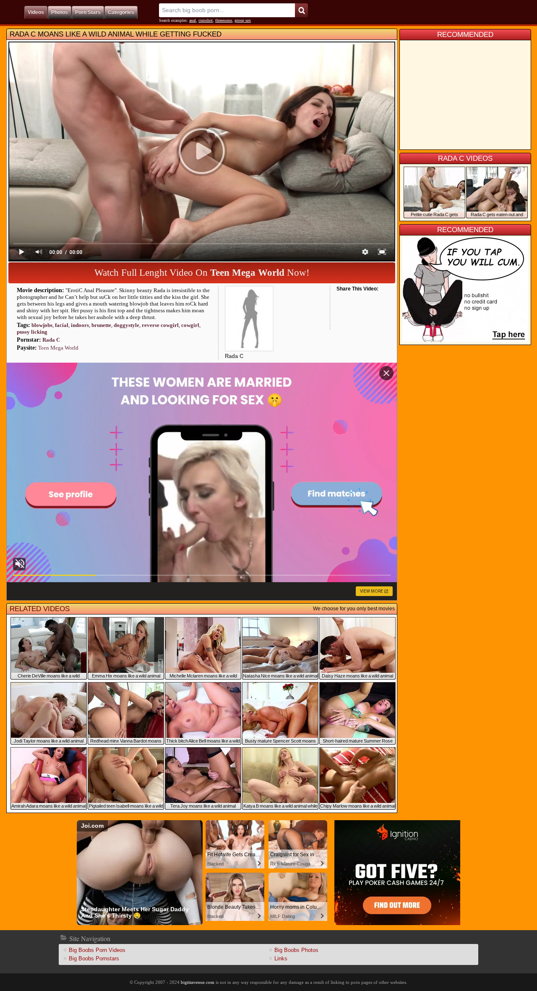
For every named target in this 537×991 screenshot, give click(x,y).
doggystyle (126, 325)
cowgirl (190, 325)
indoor (80, 325)
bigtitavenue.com (197, 982)
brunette (101, 325)
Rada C (51, 340)
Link (280, 958)
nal (192, 20)
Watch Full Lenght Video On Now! (202, 272)
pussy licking (32, 332)
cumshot (205, 20)
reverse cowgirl (160, 325)
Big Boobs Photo (296, 950)
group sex (243, 20)
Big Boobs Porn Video (97, 950)
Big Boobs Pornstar (94, 958)
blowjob (41, 325)
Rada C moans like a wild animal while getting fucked (116, 34)
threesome (223, 20)
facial (61, 325)
